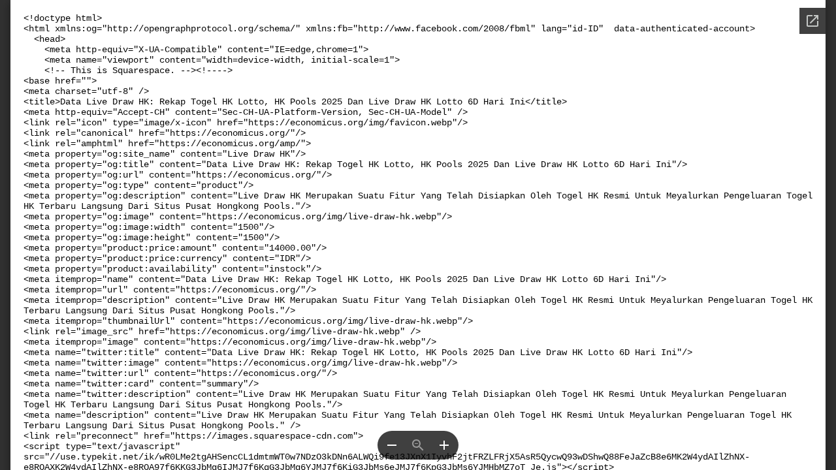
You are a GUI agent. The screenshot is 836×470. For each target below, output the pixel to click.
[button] (392, 445)
